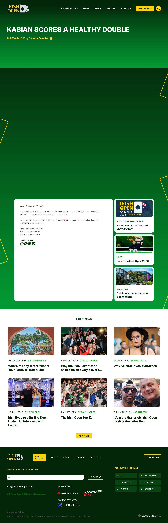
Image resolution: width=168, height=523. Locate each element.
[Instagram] (29, 243)
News (66, 457)
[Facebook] (22, 243)
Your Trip (79, 457)
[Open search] (158, 8)
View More (84, 436)
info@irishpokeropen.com (20, 486)
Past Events (39, 457)
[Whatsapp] (33, 243)
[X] (26, 243)
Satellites (95, 457)
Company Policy (15, 512)
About (54, 457)
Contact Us (152, 457)
